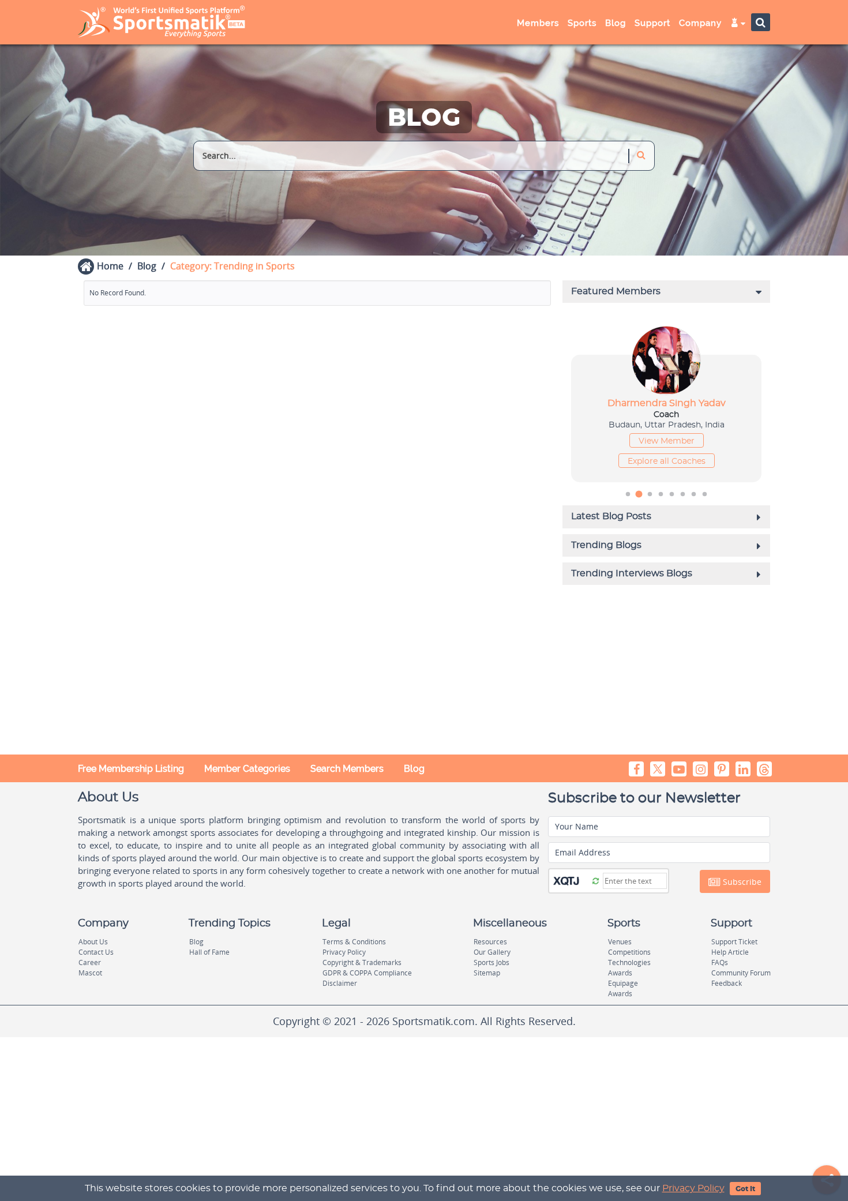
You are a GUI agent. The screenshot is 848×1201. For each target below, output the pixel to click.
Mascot (90, 973)
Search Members (347, 768)
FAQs (719, 962)
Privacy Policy (693, 1188)
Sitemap (487, 973)
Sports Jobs (491, 962)
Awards (620, 973)
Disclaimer (339, 983)
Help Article (730, 952)
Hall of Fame (209, 952)
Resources (490, 942)
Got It (745, 1188)
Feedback (726, 983)
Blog (146, 266)
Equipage (623, 983)
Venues (620, 942)
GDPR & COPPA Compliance (367, 973)
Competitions (629, 952)
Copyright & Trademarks (362, 962)
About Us (93, 942)
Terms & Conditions (354, 942)
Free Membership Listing (131, 768)
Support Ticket (734, 942)
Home (110, 266)
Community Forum (741, 973)
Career (89, 962)
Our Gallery (492, 952)
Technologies (629, 962)
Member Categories (247, 768)
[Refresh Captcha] (595, 880)
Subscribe (741, 881)
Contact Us (96, 952)
